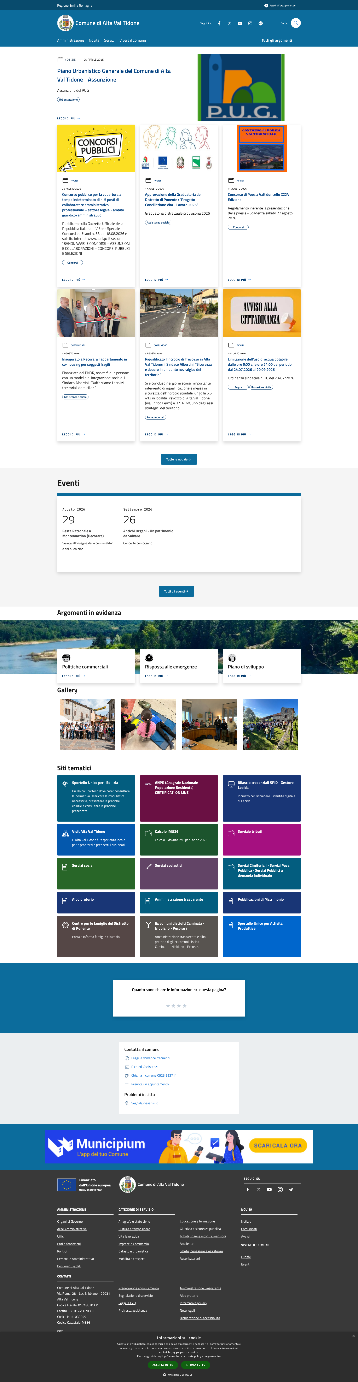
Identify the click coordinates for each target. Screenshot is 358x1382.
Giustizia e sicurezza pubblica (200, 1228)
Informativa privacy (193, 1302)
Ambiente (187, 1243)
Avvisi (74, 181)
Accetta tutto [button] (162, 1365)
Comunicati (78, 345)
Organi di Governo (70, 1221)
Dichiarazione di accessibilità (200, 1317)
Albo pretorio (189, 1295)
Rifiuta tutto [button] (196, 1364)
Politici (62, 1251)
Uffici (60, 1236)
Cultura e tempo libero (134, 1228)
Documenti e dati (69, 1266)
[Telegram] (259, 23)
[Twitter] (228, 23)
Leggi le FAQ (127, 1302)
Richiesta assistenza (133, 1310)
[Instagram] (248, 23)
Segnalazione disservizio (136, 1295)
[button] (179, 1374)
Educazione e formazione (197, 1221)
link (219, 1356)
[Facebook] (217, 23)
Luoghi (246, 1256)
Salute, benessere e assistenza (201, 1251)
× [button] (353, 1336)
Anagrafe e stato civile (134, 1221)
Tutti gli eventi (174, 591)
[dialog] (179, 1357)
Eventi (245, 1264)
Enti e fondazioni (69, 1243)
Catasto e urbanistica (133, 1251)
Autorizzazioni (190, 1258)
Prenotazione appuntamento (139, 1288)
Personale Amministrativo (75, 1258)
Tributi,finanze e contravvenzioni (203, 1236)
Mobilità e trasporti (132, 1258)
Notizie (70, 59)
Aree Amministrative (72, 1228)
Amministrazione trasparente (200, 1288)
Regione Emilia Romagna (74, 5)
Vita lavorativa (129, 1236)
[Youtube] (238, 23)
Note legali (187, 1310)
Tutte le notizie (176, 459)
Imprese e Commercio (134, 1243)
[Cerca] (296, 23)
